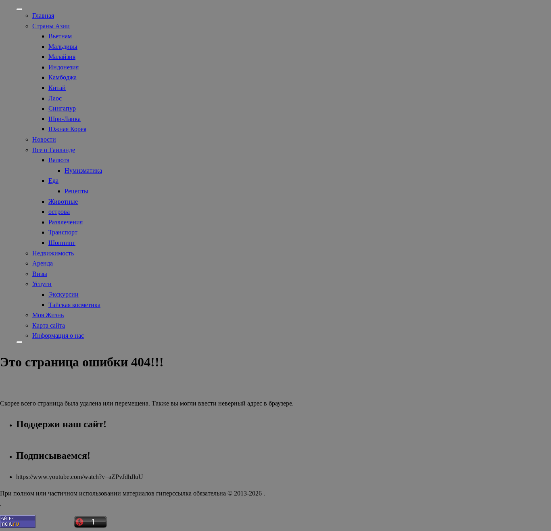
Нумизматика (83, 170)
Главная (43, 15)
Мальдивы (62, 46)
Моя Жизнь (48, 314)
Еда (53, 180)
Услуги (42, 283)
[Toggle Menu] (19, 9)
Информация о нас (58, 335)
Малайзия (61, 56)
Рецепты (76, 191)
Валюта (58, 160)
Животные (63, 201)
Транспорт (62, 232)
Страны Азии (51, 26)
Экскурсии (63, 294)
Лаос (55, 98)
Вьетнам (60, 36)
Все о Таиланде (53, 149)
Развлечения (65, 222)
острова (59, 211)
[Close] (19, 342)
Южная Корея (67, 128)
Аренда (42, 263)
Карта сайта (48, 325)
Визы (39, 273)
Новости (44, 139)
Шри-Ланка (64, 118)
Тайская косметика (74, 304)
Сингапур (62, 108)
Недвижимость (53, 253)
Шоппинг (61, 242)
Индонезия (63, 67)
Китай (57, 87)
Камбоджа (62, 77)
